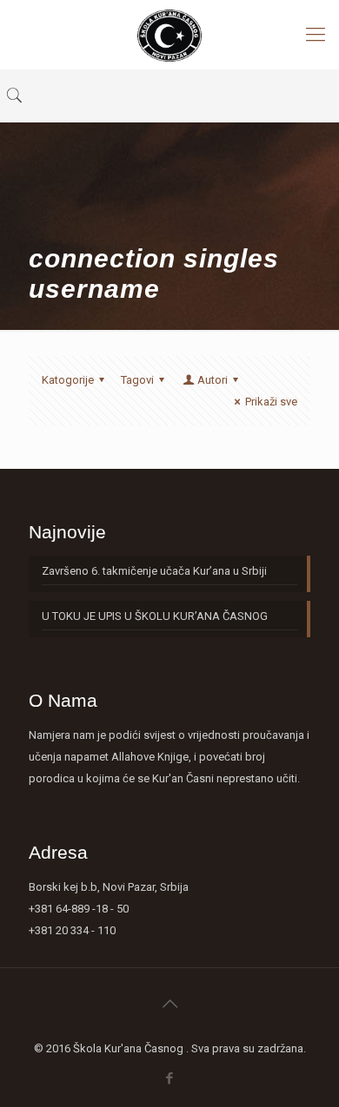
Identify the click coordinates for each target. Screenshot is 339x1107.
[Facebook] (170, 1078)
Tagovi (137, 379)
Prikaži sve (271, 401)
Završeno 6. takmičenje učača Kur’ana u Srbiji (154, 570)
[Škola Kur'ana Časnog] (169, 35)
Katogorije (68, 379)
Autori (212, 379)
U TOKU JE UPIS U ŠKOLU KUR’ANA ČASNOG (155, 616)
